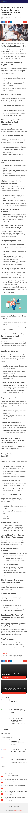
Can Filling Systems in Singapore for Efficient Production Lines (15, 774)
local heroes (11, 656)
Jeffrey (13, 703)
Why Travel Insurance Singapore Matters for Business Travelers (17, 792)
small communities (18, 656)
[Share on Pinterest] (9, 22)
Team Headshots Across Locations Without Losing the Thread (18, 711)
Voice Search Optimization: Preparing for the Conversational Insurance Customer (17, 742)
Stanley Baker (15, 752)
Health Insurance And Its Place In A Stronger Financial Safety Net (17, 780)
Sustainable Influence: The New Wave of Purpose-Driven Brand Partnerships (19, 759)
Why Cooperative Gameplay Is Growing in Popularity (16, 786)
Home (10, 806)
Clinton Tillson (15, 723)
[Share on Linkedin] (11, 22)
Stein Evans (7, 17)
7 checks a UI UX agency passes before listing (19, 700)
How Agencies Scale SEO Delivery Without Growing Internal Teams (17, 720)
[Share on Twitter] (4, 22)
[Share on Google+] (6, 22)
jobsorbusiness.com (18, 810)
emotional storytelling (17, 655)
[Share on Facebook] (2, 22)
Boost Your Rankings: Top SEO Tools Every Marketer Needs (18, 750)
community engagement (7, 655)
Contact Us (16, 806)
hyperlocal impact (4, 656)
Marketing (3, 5)
